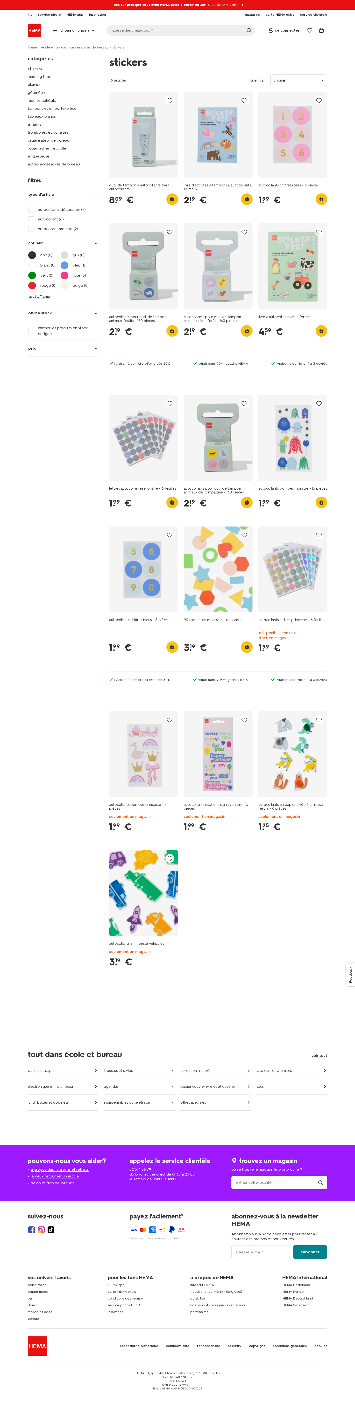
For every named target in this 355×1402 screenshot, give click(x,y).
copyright (257, 1346)
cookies (320, 1346)
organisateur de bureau (48, 140)
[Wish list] (310, 30)
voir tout (319, 1055)
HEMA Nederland (296, 1285)
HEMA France (293, 1292)
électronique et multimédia (50, 1086)
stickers (35, 68)
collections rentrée (196, 1070)
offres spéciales (193, 1102)
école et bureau (54, 47)
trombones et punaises (48, 132)
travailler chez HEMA (206, 1292)
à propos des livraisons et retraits (60, 1169)
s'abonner (310, 1252)
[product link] (143, 135)
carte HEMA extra (122, 1292)
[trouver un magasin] (320, 1182)
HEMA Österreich (296, 1305)
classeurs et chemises (274, 1070)
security (234, 1346)
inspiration (116, 1312)
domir (32, 1305)
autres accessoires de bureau (54, 164)
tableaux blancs (42, 116)
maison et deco (40, 1312)
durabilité (197, 1298)
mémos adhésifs (42, 100)
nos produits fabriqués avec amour (217, 1305)
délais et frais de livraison (53, 1183)
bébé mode (37, 1285)
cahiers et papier (42, 1070)
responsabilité (208, 1346)
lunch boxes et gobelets (48, 1102)
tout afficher (39, 296)
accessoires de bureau (89, 47)
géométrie (37, 92)
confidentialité (177, 1346)
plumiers (35, 84)
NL (30, 15)
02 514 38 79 (140, 1169)
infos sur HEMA (202, 1285)
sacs (260, 1086)
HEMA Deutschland (297, 1298)
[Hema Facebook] (31, 1229)
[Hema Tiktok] (51, 1229)
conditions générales (290, 1346)
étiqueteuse (39, 156)
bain (31, 1298)
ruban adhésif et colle (47, 148)
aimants (34, 124)
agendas (111, 1086)
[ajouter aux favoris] (169, 100)
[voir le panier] (321, 30)
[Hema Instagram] (41, 1229)
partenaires (199, 1312)
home (32, 47)
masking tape (39, 76)
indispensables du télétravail (127, 1102)
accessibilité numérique (139, 1346)
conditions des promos (125, 1298)
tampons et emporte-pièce (52, 108)
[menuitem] (30, 15)
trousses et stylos (118, 1070)
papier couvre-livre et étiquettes (207, 1086)
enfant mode (38, 1292)
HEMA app (116, 1285)
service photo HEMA (124, 1305)
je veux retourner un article (55, 1176)
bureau (33, 1319)
